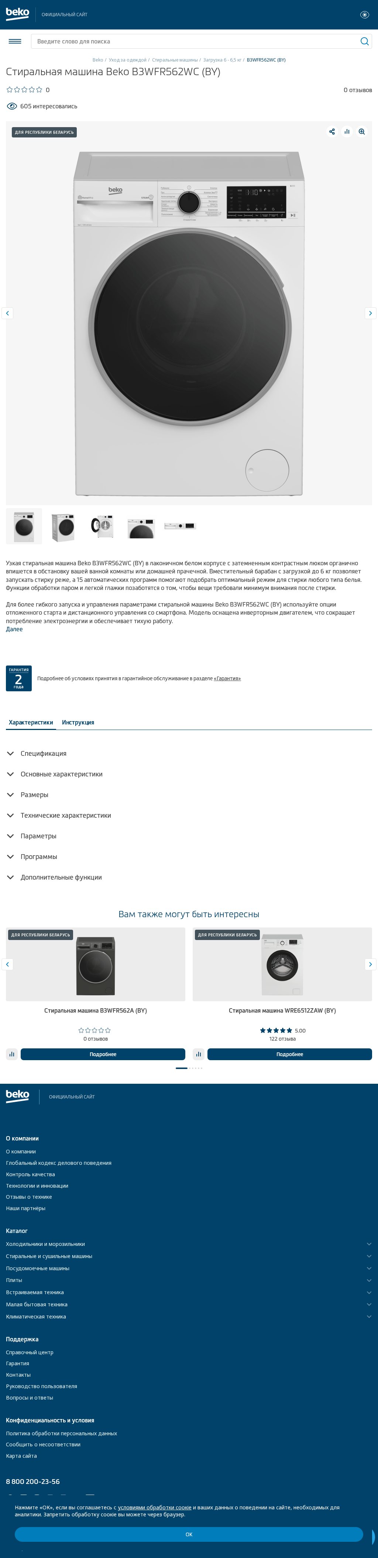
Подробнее (103, 1054)
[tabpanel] (95, 994)
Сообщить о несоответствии (43, 1444)
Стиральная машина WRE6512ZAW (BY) (282, 1010)
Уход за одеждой (128, 60)
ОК (189, 1534)
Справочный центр (30, 1352)
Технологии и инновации (37, 1185)
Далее (14, 629)
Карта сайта (21, 1455)
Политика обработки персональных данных (61, 1433)
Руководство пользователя (41, 1386)
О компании (21, 1151)
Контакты (18, 1374)
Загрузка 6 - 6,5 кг (222, 60)
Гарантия (17, 1363)
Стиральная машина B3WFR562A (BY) (95, 1010)
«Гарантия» (227, 678)
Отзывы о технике (29, 1196)
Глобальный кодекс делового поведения (58, 1162)
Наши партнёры (25, 1208)
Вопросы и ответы (29, 1397)
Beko (98, 60)
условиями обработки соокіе (155, 1507)
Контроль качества (30, 1174)
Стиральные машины (175, 60)
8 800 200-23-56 (33, 1481)
